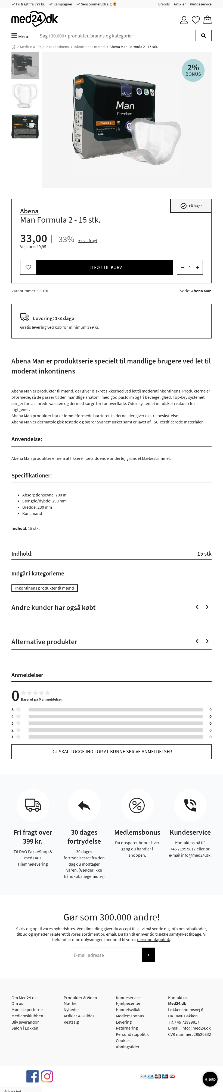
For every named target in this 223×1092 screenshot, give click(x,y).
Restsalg (71, 1022)
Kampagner (62, 4)
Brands (164, 4)
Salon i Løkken (24, 1028)
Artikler (180, 4)
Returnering (127, 1028)
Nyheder (71, 1009)
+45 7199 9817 (183, 849)
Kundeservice (201, 4)
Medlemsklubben (27, 1015)
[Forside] (13, 46)
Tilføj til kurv (105, 267)
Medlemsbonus (130, 1015)
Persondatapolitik (132, 1034)
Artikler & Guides (79, 1015)
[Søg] (204, 35)
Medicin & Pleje (32, 46)
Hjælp (210, 1079)
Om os (17, 1003)
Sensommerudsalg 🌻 (98, 4)
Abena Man (201, 290)
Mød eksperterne (27, 1009)
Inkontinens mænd (89, 46)
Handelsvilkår (128, 1009)
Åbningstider (128, 1046)
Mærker (71, 1003)
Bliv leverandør (25, 1022)
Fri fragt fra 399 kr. (30, 4)
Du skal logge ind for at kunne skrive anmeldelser (111, 751)
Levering (124, 1022)
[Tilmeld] (148, 955)
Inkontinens (59, 46)
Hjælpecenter (128, 1003)
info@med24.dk (195, 855)
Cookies (123, 1040)
